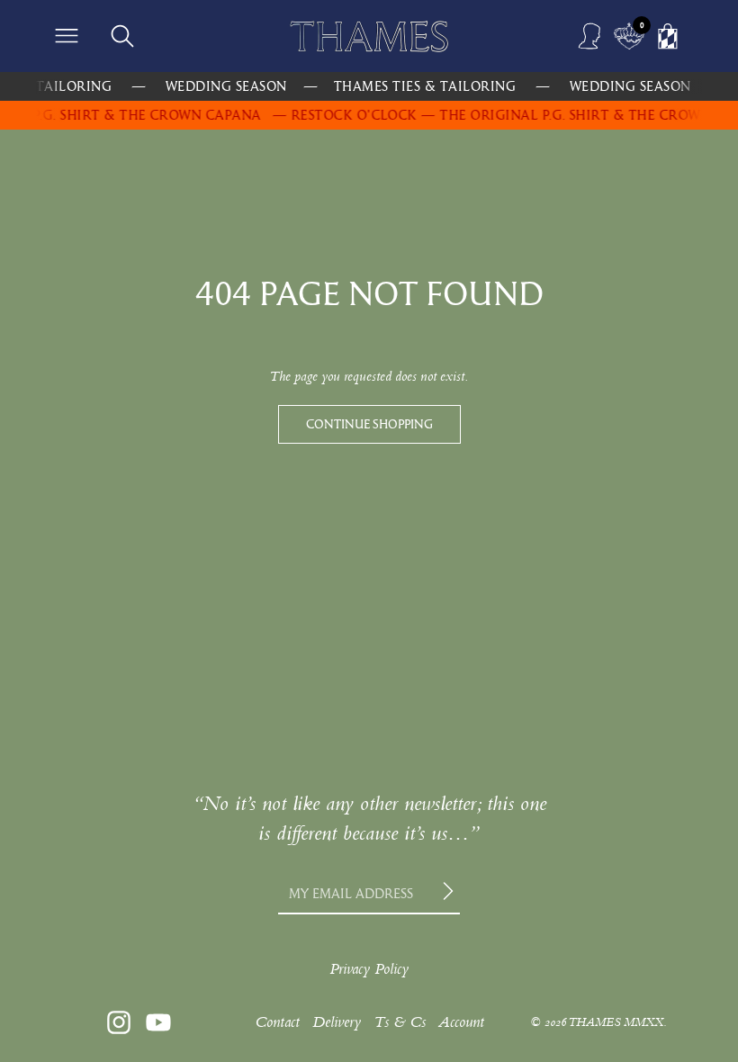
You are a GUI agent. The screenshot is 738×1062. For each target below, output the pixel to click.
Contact (277, 1021)
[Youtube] (158, 1022)
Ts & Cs (400, 1021)
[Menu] (66, 36)
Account (461, 1021)
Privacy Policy (369, 968)
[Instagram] (118, 1022)
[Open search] (122, 36)
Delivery (336, 1021)
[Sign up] (451, 893)
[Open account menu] (590, 36)
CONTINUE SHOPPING (369, 424)
